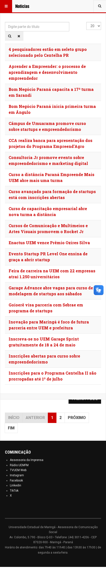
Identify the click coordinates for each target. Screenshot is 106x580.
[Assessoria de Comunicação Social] (25, 6)
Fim (11, 428)
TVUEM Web (18, 470)
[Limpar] (18, 36)
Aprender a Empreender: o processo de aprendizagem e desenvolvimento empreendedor (47, 72)
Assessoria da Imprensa (26, 460)
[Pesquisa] (10, 36)
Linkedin (15, 485)
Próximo (77, 417)
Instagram (17, 475)
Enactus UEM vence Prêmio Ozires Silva (49, 242)
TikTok (14, 490)
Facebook (16, 480)
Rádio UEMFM (19, 465)
